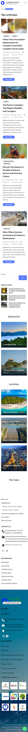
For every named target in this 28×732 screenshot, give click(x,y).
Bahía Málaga (5, 562)
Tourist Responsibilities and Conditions (12, 513)
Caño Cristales (5, 566)
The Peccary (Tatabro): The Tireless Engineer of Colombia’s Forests (17, 305)
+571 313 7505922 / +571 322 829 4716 (15, 620)
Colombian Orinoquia (7, 576)
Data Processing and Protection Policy (12, 655)
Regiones (6, 36)
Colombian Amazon (6, 569)
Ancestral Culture (9, 161)
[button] (24, 728)
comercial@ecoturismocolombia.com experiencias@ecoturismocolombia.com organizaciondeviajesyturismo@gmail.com (16, 538)
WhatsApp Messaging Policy (9, 677)
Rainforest (7, 163)
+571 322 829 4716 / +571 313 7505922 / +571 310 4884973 (14, 532)
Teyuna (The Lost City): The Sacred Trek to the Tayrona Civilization (17, 297)
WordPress (9, 729)
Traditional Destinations (12, 465)
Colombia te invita (12, 2)
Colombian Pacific (6, 580)
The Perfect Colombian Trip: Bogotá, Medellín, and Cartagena (13, 108)
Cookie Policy (5, 650)
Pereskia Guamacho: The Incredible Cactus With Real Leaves (17, 290)
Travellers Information (7, 673)
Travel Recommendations (8, 668)
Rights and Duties (6, 520)
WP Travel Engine (13, 727)
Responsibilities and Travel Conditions (12, 659)
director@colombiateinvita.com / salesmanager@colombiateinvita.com (16, 626)
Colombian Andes (9, 344)
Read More (8, 79)
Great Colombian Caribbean (13, 370)
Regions (14, 36)
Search (3, 274)
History (6, 101)
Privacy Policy (5, 517)
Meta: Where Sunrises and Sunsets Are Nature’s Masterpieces (14, 235)
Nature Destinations (11, 440)
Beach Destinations (10, 412)
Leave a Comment (17, 54)
